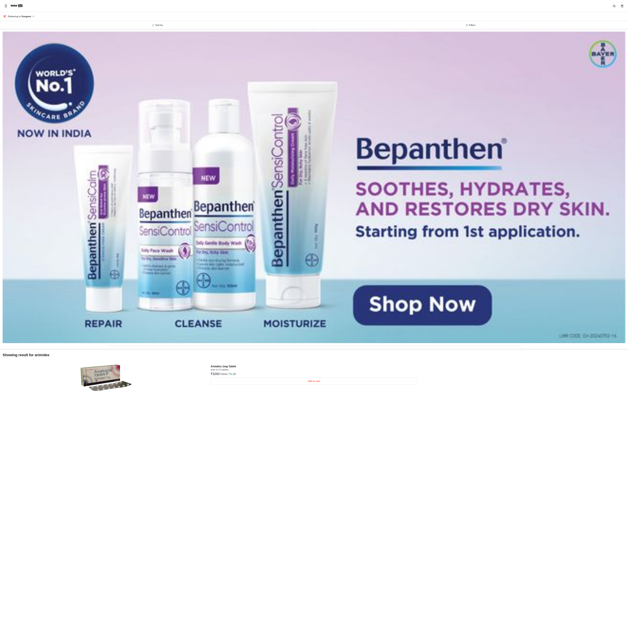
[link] (16, 6)
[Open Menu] (6, 6)
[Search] (614, 6)
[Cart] (621, 6)
